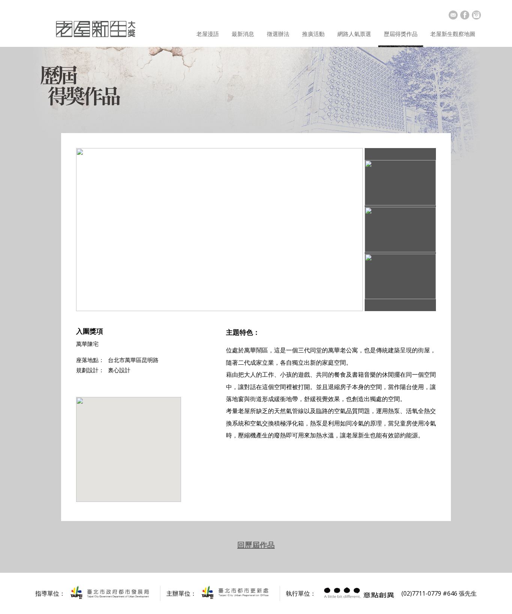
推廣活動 (313, 33)
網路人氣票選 (354, 33)
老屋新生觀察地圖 (452, 33)
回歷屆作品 (256, 545)
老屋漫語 (207, 33)
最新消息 (243, 33)
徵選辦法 (278, 33)
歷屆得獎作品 (401, 33)
